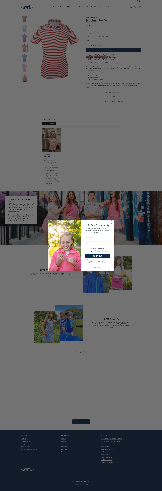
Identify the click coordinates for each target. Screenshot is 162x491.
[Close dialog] (111, 222)
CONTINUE (97, 256)
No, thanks (97, 267)
